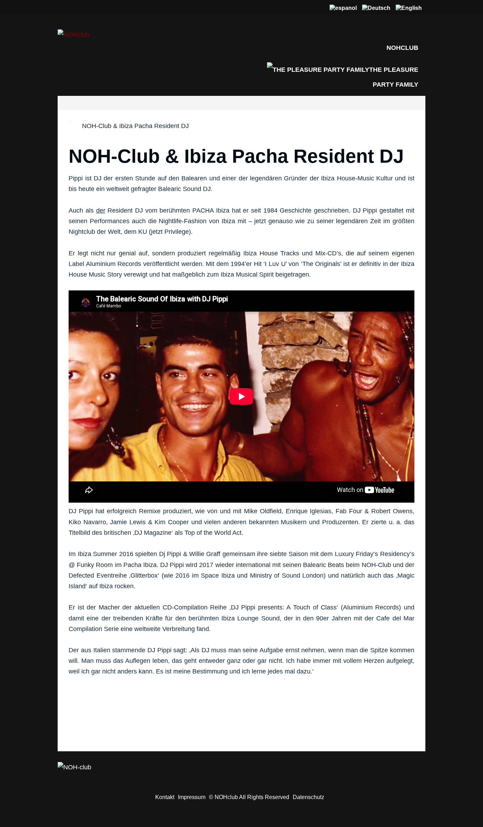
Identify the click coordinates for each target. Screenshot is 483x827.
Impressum (191, 797)
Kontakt (164, 797)
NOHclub (402, 47)
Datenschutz (308, 797)
